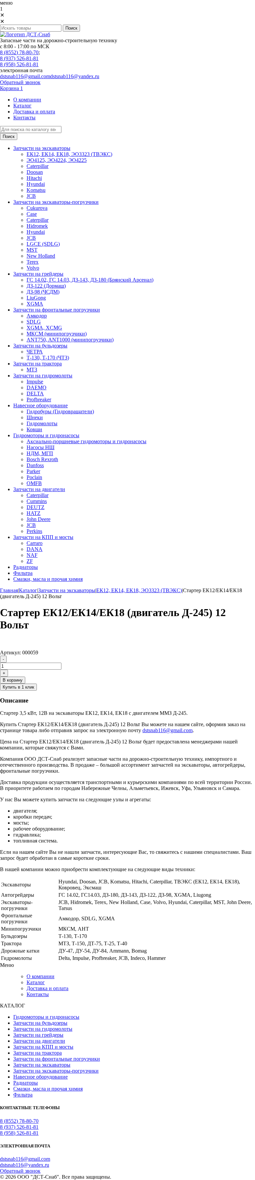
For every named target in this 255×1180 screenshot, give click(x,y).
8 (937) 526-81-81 (19, 58)
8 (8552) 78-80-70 (19, 52)
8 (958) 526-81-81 (19, 64)
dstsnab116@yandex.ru (74, 76)
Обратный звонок (20, 82)
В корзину (13, 680)
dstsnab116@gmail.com (25, 76)
